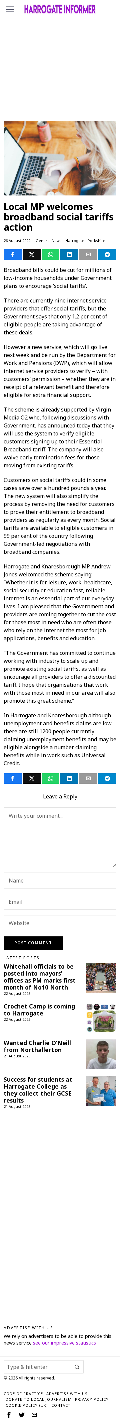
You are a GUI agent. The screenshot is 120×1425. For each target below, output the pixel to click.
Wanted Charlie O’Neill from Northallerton (37, 1046)
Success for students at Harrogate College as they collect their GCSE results (38, 1090)
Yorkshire (96, 240)
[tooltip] (13, 254)
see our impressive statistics (64, 1343)
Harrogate (74, 240)
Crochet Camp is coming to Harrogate (39, 1010)
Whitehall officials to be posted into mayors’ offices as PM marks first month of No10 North (40, 977)
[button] (77, 1366)
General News (49, 240)
